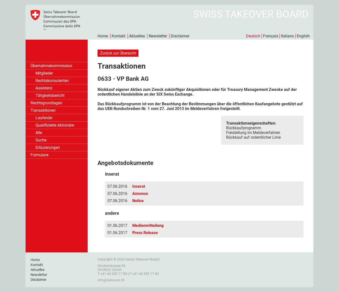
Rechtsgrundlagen (46, 103)
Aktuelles (137, 36)
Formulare (39, 155)
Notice (138, 200)
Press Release (145, 232)
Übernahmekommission (51, 65)
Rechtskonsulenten (52, 80)
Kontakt (118, 36)
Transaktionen (43, 110)
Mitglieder (44, 73)
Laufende (43, 117)
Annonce (140, 193)
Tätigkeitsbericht (50, 95)
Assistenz (43, 88)
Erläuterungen (47, 147)
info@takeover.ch (111, 280)
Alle (38, 132)
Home (103, 36)
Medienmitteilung (148, 225)
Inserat (138, 186)
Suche (40, 140)
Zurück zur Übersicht (118, 53)
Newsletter (158, 36)
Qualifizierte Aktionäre (54, 125)
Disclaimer (180, 36)
